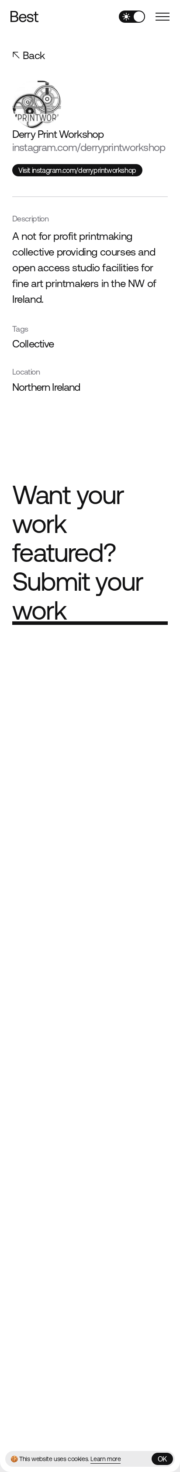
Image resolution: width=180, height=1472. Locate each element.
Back (34, 55)
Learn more (105, 1458)
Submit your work (77, 596)
